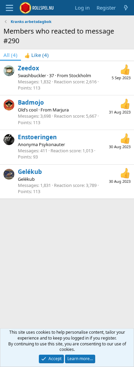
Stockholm (80, 75)
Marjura (61, 110)
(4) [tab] (10, 54)
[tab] (36, 55)
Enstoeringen (37, 137)
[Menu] (9, 8)
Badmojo (31, 102)
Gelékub (30, 172)
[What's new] (126, 7)
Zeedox (28, 68)
